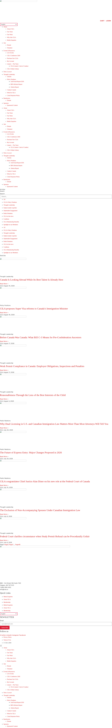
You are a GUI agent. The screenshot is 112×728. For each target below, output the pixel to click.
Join (5, 43)
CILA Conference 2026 (13, 55)
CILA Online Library (13, 69)
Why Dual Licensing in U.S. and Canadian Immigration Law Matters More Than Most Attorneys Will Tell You (54, 424)
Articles (9, 76)
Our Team (10, 31)
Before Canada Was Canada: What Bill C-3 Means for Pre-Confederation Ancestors (40, 337)
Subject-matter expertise (10, 208)
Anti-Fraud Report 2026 (17, 81)
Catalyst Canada (11, 90)
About (5, 27)
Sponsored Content (12, 105)
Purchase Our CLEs (12, 58)
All (4, 199)
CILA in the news (8, 216)
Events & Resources (9, 50)
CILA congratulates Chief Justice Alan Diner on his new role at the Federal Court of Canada (45, 481)
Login (108, 21)
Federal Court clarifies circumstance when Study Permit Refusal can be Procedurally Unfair (45, 536)
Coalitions (6, 219)
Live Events (10, 52)
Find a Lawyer (8, 71)
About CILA (10, 29)
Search (2, 191)
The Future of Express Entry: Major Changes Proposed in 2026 (31, 452)
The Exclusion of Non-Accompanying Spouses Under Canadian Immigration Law (40, 510)
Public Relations (8, 213)
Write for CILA (11, 92)
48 (17, 544)
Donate (9, 45)
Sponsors (6, 103)
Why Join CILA (11, 37)
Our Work (10, 34)
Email (2, 620)
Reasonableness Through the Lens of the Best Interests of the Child (33, 395)
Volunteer (9, 48)
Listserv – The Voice (12, 64)
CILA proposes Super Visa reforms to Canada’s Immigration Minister (34, 308)
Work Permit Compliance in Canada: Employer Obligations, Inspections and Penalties (42, 366)
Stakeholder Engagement (10, 210)
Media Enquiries (11, 40)
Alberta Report (14, 87)
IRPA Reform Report (16, 84)
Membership (7, 602)
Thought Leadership (9, 74)
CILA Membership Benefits (11, 222)
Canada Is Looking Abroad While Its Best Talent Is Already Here (31, 279)
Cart (102, 21)
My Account (10, 61)
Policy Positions (11, 79)
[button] (9, 24)
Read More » (4, 284)
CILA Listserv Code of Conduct (19, 66)
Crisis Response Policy (13, 95)
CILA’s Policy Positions (10, 202)
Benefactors (7, 98)
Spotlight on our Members (11, 224)
